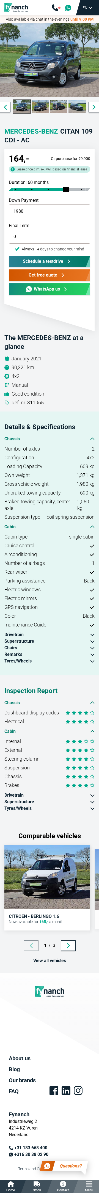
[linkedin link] (66, 1090)
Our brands (22, 1080)
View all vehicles (49, 960)
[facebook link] (54, 1090)
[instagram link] (78, 1090)
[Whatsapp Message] (68, 7)
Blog (14, 1069)
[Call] (56, 7)
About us (20, 1058)
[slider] (66, 189)
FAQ (14, 1091)
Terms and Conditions (36, 1169)
